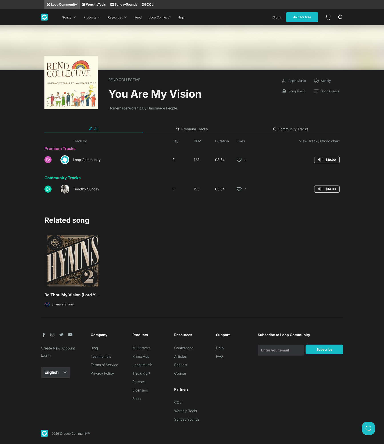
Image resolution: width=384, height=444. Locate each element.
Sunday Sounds (186, 419)
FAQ (219, 356)
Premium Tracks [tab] (194, 129)
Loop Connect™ (159, 17)
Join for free (302, 17)
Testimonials (101, 356)
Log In (46, 355)
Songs (66, 17)
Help (181, 17)
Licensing (140, 390)
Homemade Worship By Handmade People (142, 108)
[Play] (48, 159)
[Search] (340, 17)
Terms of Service (104, 365)
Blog (94, 348)
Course (180, 373)
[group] (327, 159)
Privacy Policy (102, 373)
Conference (183, 348)
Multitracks (141, 348)
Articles (180, 356)
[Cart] (328, 17)
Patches (139, 381)
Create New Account (58, 348)
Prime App (140, 356)
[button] (50, 159)
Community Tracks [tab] (293, 129)
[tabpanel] (192, 167)
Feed (138, 17)
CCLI (178, 402)
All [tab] (96, 129)
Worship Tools (185, 411)
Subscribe (324, 349)
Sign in (277, 17)
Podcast (180, 365)
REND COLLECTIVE (124, 79)
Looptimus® (142, 365)
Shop (136, 398)
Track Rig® (141, 373)
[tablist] (192, 129)
